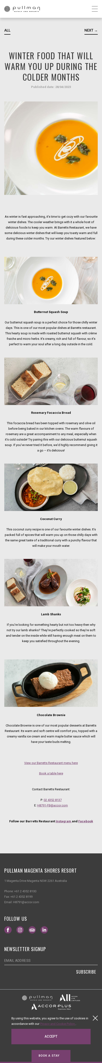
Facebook (85, 821)
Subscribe (86, 972)
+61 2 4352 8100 (25, 891)
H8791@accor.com (26, 902)
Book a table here (51, 773)
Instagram (64, 821)
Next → (91, 30)
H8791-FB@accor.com (52, 805)
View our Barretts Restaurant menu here (51, 763)
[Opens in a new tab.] (37, 997)
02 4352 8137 (53, 800)
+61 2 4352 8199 (21, 896)
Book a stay (49, 1055)
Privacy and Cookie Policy (57, 1024)
